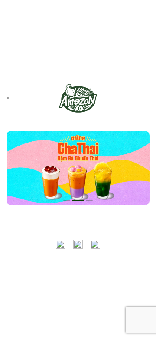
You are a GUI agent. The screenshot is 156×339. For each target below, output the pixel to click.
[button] (66, 200)
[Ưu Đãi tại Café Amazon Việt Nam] (78, 98)
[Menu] (7, 98)
